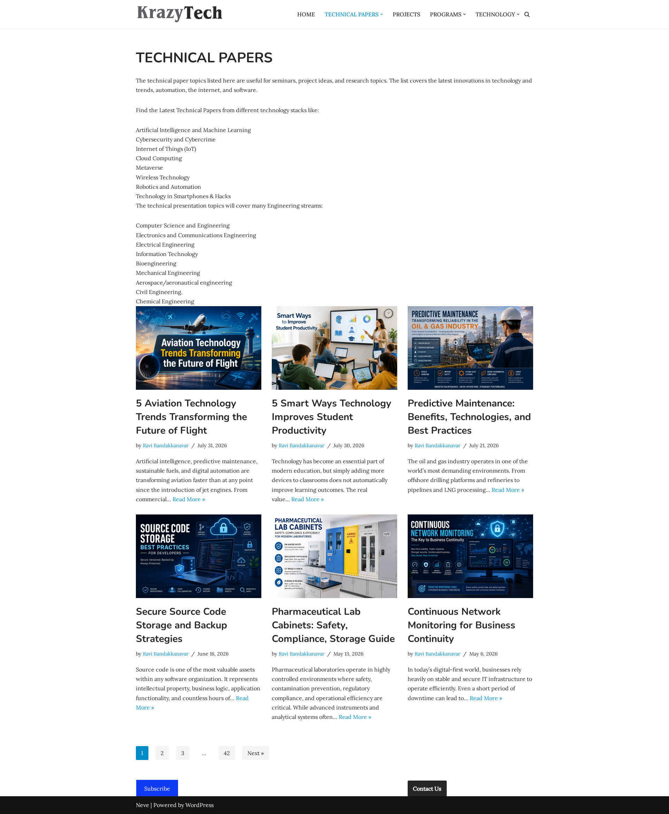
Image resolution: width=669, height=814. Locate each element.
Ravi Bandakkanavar (166, 445)
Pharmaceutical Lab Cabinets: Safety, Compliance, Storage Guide (333, 625)
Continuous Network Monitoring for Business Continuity (461, 625)
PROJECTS (406, 14)
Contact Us (427, 788)
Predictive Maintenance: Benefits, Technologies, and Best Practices (469, 417)
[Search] (527, 14)
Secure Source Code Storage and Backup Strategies (181, 625)
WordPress (199, 804)
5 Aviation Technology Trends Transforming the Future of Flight (191, 417)
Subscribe (157, 788)
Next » (255, 753)
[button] (381, 14)
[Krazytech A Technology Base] (179, 14)
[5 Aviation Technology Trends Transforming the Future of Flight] (198, 348)
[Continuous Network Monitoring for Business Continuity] (470, 556)
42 (227, 753)
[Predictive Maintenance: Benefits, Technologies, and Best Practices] (470, 348)
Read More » (188, 499)
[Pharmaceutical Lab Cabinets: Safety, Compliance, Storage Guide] (334, 556)
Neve (142, 804)
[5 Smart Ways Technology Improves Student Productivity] (334, 348)
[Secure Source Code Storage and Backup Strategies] (198, 556)
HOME (306, 14)
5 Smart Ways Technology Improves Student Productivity (331, 417)
